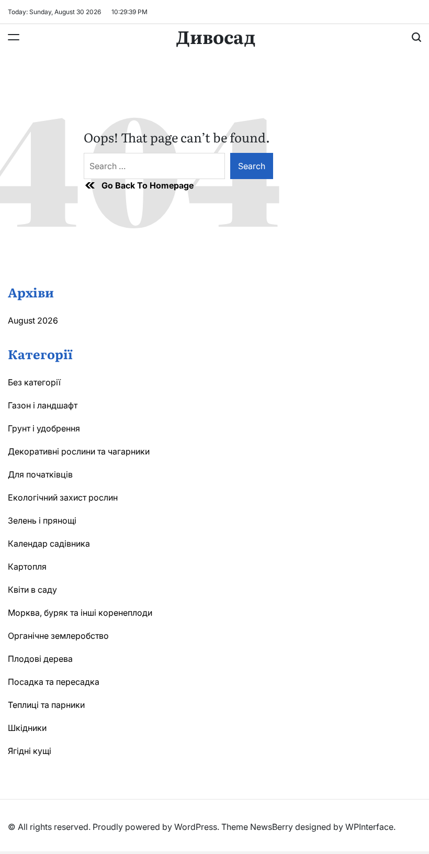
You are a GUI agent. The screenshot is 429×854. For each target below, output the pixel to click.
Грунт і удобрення (44, 428)
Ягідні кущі (29, 751)
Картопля (27, 566)
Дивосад (215, 36)
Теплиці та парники (46, 705)
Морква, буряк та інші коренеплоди (80, 612)
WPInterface (369, 827)
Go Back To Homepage (147, 185)
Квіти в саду (32, 589)
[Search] (416, 37)
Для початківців (40, 474)
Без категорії (34, 382)
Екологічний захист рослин (63, 497)
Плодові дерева (40, 658)
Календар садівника (49, 543)
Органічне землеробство (58, 635)
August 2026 (33, 320)
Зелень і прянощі (42, 520)
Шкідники (27, 728)
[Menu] (13, 37)
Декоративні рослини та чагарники (79, 451)
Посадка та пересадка (53, 681)
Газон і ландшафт (42, 405)
